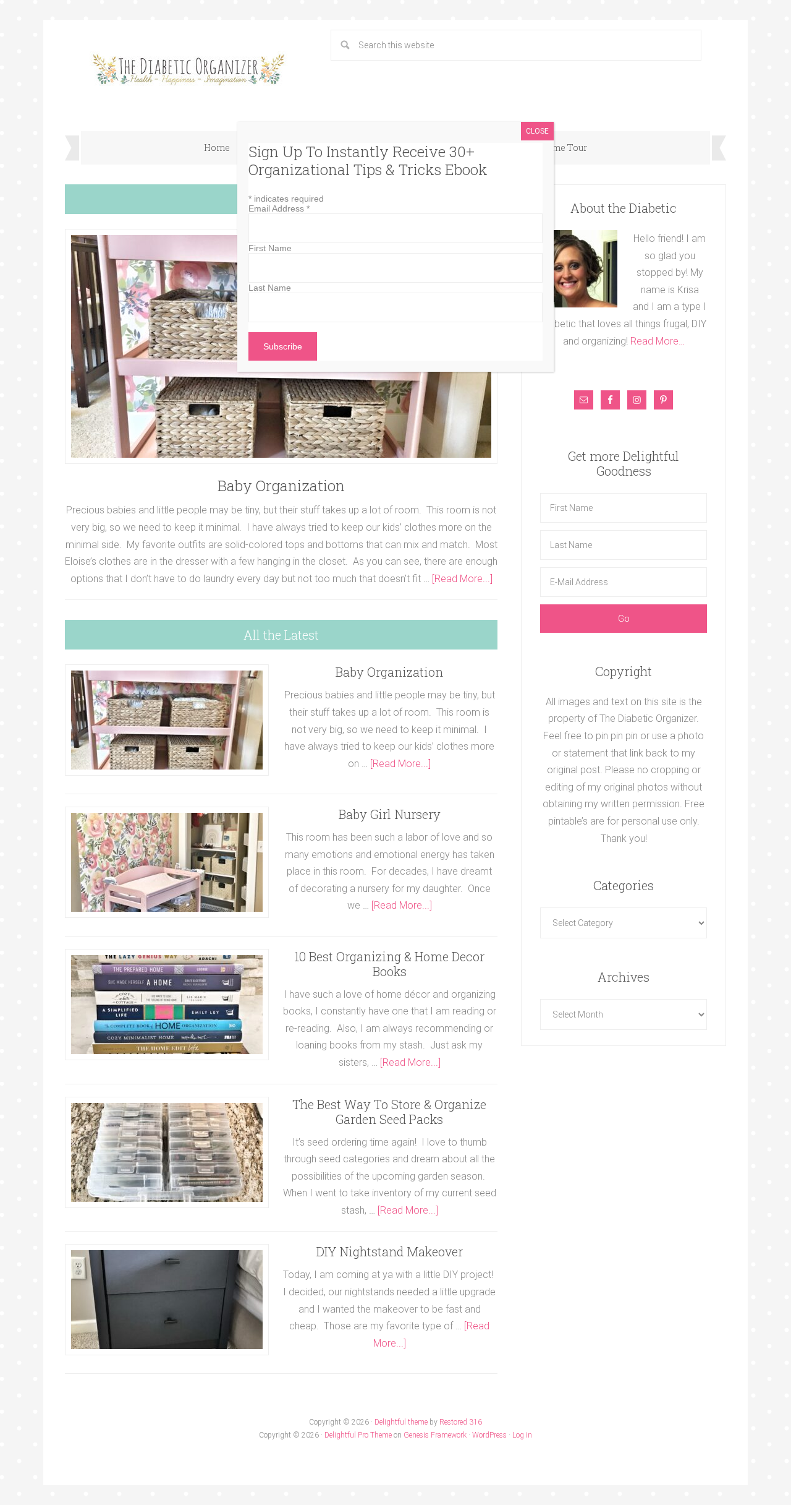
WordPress (489, 1435)
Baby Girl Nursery (390, 814)
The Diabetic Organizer (188, 69)
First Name (270, 248)
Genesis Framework (435, 1435)
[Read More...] (462, 579)
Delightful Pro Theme (358, 1435)
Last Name (269, 288)
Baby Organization (281, 485)
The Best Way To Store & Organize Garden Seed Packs (389, 1111)
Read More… (657, 341)
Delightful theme (401, 1422)
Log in (522, 1435)
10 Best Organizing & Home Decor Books (389, 963)
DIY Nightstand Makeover (389, 1251)
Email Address (279, 208)
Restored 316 (460, 1422)
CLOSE (537, 131)
